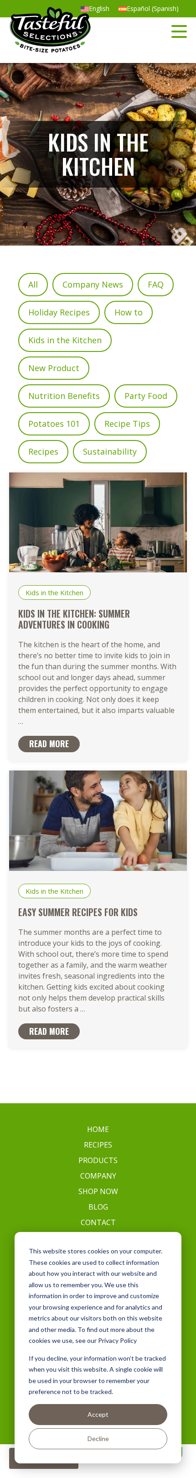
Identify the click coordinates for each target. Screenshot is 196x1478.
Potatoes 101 (54, 423)
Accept (98, 1414)
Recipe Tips (127, 423)
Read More (49, 743)
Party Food (145, 395)
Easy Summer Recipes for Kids (78, 912)
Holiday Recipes (59, 312)
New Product (53, 367)
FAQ (156, 284)
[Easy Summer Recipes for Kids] (98, 867)
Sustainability (110, 451)
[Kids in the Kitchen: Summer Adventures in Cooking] (98, 569)
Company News (92, 284)
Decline (98, 1438)
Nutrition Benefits (64, 395)
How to (128, 312)
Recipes (43, 451)
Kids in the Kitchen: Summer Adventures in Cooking (74, 619)
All (33, 284)
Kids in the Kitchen (65, 340)
